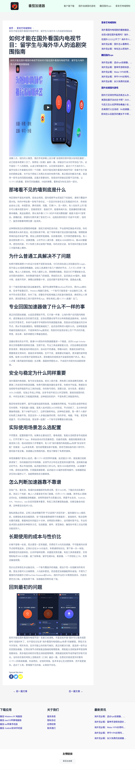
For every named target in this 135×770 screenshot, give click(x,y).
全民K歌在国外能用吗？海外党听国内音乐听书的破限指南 (116, 35)
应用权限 (51, 724)
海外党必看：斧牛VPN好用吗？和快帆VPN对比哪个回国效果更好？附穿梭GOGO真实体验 (116, 77)
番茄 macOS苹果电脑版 (10, 720)
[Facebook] (11, 676)
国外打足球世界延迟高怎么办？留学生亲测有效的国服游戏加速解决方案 (116, 95)
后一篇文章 (76, 691)
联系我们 (51, 728)
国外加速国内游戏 (87, 6)
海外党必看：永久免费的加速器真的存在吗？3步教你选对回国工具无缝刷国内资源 (116, 81)
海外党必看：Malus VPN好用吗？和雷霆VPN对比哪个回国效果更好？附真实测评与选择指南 (116, 72)
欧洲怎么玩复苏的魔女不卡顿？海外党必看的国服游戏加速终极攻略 (116, 114)
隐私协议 (51, 720)
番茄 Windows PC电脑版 (11, 716)
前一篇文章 (20, 691)
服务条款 (51, 716)
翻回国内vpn (105, 6)
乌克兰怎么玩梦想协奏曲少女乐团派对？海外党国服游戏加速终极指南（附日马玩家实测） (116, 104)
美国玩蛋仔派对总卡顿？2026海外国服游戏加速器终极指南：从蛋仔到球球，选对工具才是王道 (116, 100)
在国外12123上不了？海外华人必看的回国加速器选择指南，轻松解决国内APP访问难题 (116, 39)
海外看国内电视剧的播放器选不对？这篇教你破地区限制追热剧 (116, 30)
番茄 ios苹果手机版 (9, 724)
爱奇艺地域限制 (122, 6)
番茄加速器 (36, 6)
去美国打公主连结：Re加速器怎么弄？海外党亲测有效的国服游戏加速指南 (116, 109)
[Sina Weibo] (20, 676)
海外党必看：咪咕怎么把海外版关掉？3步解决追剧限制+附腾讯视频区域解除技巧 (116, 49)
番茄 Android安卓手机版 (11, 728)
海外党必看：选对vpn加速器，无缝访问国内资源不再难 (116, 62)
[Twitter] (16, 676)
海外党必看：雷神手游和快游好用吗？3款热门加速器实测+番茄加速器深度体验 (116, 67)
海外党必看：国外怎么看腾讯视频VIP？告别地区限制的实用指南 (116, 44)
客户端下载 (69, 6)
